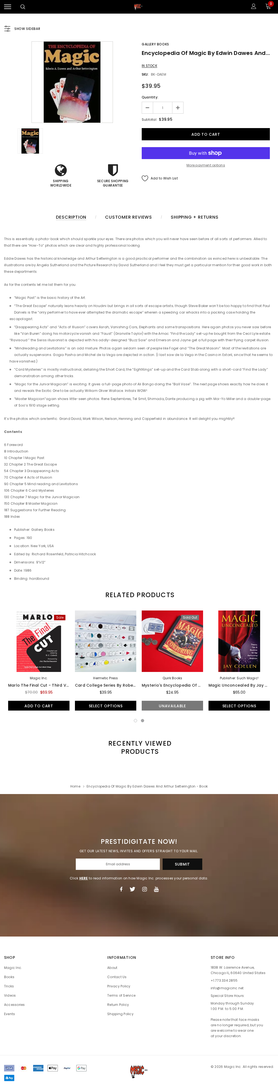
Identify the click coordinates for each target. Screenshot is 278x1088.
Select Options (106, 706)
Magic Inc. (39, 678)
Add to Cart (38, 706)
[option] (72, 82)
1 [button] (135, 720)
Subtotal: (149, 119)
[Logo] (138, 6)
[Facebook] (121, 889)
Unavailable (172, 706)
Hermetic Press (105, 678)
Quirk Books (172, 678)
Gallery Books (155, 44)
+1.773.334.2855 (224, 980)
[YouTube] (156, 889)
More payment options (206, 165)
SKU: (145, 74)
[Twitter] (132, 889)
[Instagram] (144, 889)
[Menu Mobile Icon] (7, 7)
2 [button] (142, 720)
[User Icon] (253, 7)
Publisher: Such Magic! (239, 678)
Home (75, 786)
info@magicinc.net (227, 988)
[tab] (139, 595)
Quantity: (150, 97)
